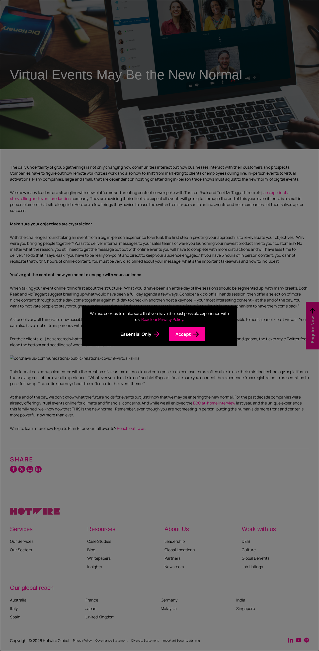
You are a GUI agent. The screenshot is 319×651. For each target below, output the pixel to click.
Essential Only (135, 334)
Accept (183, 334)
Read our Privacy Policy (162, 319)
